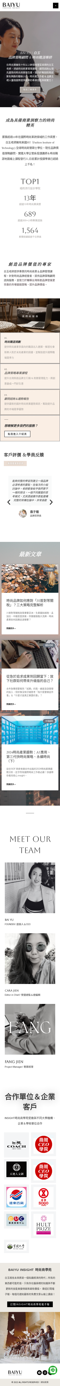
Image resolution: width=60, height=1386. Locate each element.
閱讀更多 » (11, 628)
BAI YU (9, 919)
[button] (8, 502)
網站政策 (44, 1382)
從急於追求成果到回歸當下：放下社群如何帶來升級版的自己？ (29, 678)
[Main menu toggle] (56, 5)
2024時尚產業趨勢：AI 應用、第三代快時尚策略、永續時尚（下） (28, 756)
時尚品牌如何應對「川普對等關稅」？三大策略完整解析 (29, 602)
